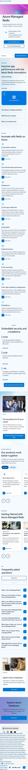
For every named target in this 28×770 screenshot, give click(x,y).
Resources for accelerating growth (8, 743)
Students (13, 750)
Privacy (2, 767)
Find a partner (9, 748)
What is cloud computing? (6, 754)
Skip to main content (5, 1)
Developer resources (5, 750)
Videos (23, 752)
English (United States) (5, 761)
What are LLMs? (8, 758)
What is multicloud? (18, 754)
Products (19, 737)
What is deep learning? (15, 756)
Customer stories (12, 737)
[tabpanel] (14, 487)
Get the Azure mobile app (11, 728)
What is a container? (17, 758)
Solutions (22, 741)
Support (9, 744)
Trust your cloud (21, 735)
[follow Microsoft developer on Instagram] (8, 732)
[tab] (5, 467)
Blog (23, 748)
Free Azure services (8, 739)
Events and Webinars (20, 750)
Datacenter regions (12, 735)
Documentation (18, 748)
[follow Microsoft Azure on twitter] (4, 732)
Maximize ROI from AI (14, 741)
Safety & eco (3, 769)
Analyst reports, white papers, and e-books (10, 752)
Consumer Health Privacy (6, 765)
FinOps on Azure (4, 741)
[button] (7, 56)
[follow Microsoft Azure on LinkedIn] (11, 732)
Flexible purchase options (20, 739)
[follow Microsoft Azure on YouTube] (15, 732)
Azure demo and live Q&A (17, 744)
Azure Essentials (4, 737)
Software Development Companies (9, 746)
